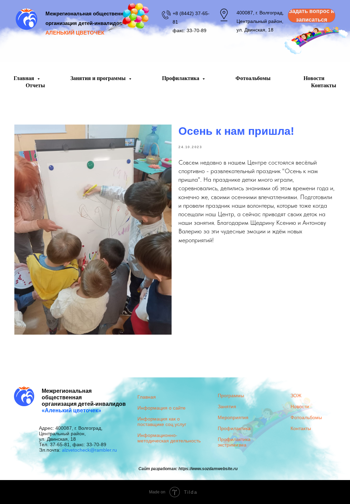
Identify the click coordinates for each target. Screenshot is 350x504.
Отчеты (35, 85)
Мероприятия (233, 417)
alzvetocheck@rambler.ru (89, 450)
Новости (314, 78)
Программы (231, 395)
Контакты (323, 85)
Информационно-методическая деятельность (169, 437)
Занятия (227, 406)
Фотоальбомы (253, 78)
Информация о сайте (161, 408)
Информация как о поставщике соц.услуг (161, 421)
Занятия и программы (98, 78)
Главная (25, 78)
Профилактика (181, 78)
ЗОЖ (296, 395)
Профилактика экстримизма (234, 442)
